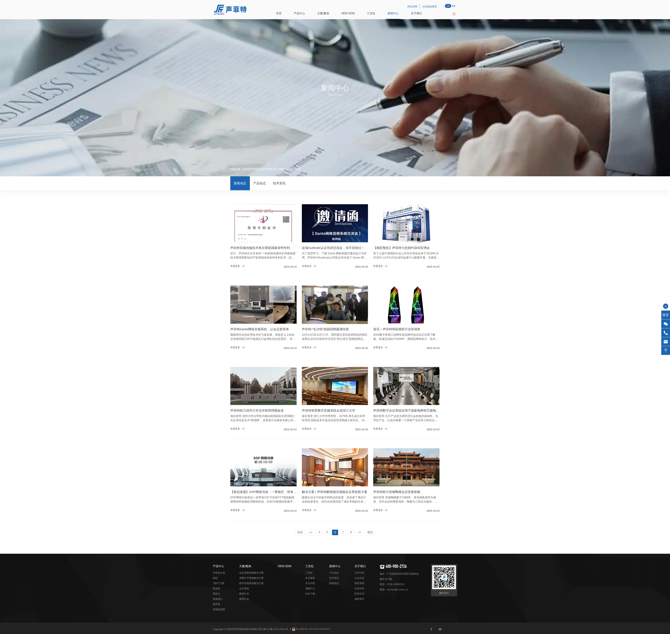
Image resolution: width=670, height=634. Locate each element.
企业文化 (359, 578)
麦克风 (216, 588)
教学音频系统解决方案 (251, 583)
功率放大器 (219, 572)
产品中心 (299, 13)
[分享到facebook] (431, 629)
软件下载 (310, 593)
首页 (279, 13)
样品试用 (412, 6)
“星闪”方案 (218, 583)
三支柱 (371, 13)
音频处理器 (219, 609)
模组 (215, 578)
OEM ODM (348, 13)
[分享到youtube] (440, 629)
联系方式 (359, 593)
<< (310, 532)
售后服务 (310, 578)
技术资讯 (279, 183)
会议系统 (244, 588)
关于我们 (416, 13)
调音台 (216, 593)
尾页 (370, 532)
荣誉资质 (359, 583)
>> (359, 532)
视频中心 (310, 588)
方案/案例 (323, 13)
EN (453, 6)
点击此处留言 (429, 6)
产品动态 (259, 183)
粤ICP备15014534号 (275, 629)
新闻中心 (393, 13)
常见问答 (310, 583)
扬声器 (216, 604)
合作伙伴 (359, 588)
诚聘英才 (359, 599)
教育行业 (244, 599)
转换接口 (218, 599)
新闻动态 (240, 183)
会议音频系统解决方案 (251, 572)
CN (448, 6)
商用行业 (244, 593)
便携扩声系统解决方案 (251, 578)
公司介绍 (359, 572)
